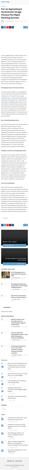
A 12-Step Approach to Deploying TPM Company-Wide (19, 274)
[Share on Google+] (7, 27)
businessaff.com (14, 466)
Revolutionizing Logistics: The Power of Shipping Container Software (16, 434)
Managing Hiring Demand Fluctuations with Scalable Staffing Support (19, 285)
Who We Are (18, 461)
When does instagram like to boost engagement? (17, 450)
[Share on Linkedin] (13, 27)
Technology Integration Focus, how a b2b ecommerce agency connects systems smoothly (18, 349)
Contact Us (10, 461)
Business (3, 6)
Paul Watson (16, 289)
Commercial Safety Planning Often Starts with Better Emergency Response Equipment (19, 335)
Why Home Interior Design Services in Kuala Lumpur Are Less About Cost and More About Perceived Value (17, 366)
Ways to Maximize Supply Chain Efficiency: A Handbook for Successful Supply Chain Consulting (17, 443)
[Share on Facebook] (2, 27)
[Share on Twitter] (5, 27)
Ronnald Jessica (17, 355)
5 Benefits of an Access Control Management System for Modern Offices (17, 426)
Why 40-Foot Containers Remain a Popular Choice (18, 296)
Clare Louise (9, 21)
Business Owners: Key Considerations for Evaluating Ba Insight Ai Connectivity (18, 322)
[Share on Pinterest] (10, 27)
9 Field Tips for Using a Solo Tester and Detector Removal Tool (17, 418)
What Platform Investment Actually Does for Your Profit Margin (17, 374)
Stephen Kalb (16, 277)
